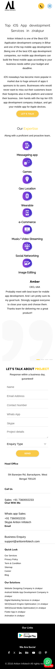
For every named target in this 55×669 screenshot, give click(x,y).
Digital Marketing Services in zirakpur (22, 600)
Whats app (11, 513)
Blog (7, 575)
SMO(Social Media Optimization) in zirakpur (25, 608)
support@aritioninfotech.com (22, 541)
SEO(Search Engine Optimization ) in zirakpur (26, 604)
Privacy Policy (11, 559)
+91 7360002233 (23, 499)
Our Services (11, 555)
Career (8, 571)
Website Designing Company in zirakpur (24, 588)
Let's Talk (27, 114)
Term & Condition (13, 563)
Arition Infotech (22, 522)
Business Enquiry (15, 536)
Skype (8, 522)
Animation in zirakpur (15, 615)
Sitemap (8, 567)
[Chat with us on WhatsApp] (48, 662)
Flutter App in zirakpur (15, 612)
